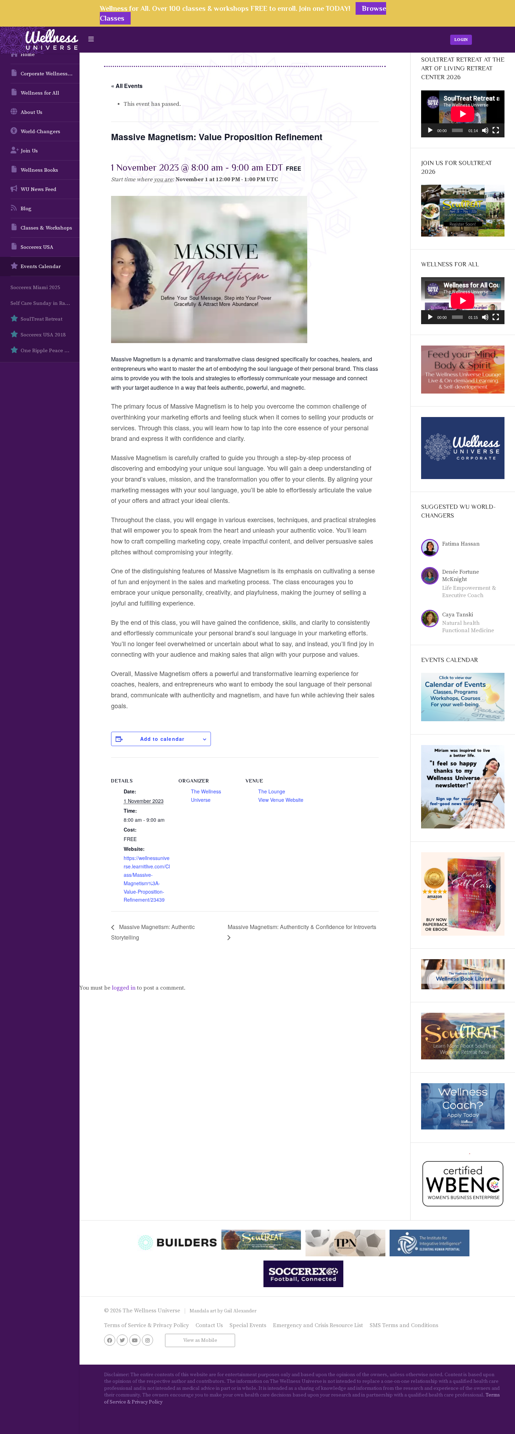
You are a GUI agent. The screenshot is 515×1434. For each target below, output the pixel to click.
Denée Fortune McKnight (460, 575)
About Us (31, 112)
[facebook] (109, 1340)
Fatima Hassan (461, 543)
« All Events (127, 86)
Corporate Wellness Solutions (50, 73)
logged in (124, 987)
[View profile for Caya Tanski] (431, 619)
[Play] (430, 130)
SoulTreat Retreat (41, 319)
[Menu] (91, 39)
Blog (26, 208)
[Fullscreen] (495, 130)
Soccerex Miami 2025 (35, 287)
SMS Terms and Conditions (404, 1325)
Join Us (29, 151)
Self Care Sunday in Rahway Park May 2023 (45, 303)
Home (28, 54)
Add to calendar (162, 738)
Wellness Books (39, 170)
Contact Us (209, 1325)
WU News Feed (38, 189)
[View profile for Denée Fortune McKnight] (431, 577)
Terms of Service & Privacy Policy (146, 1325)
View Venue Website (280, 799)
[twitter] (122, 1340)
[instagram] (147, 1340)
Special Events (247, 1325)
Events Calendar (41, 266)
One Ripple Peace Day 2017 (50, 350)
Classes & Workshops (46, 228)
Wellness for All (40, 93)
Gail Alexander (240, 1311)
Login (461, 39)
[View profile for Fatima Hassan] (431, 549)
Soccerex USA (37, 247)
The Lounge (271, 791)
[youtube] (134, 1340)
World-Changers (40, 131)
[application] (462, 113)
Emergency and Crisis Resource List (318, 1325)
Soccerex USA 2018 (43, 335)
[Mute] (485, 130)
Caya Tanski (457, 614)
